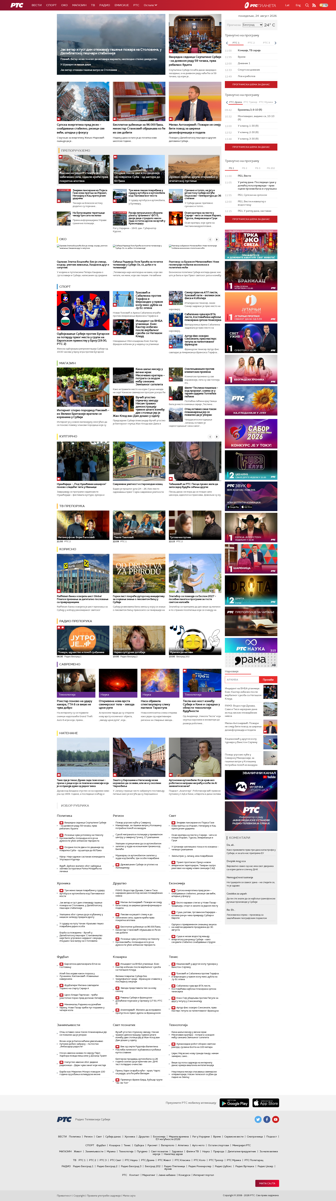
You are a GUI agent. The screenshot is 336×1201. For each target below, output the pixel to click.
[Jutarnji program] (251, 307)
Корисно (67, 549)
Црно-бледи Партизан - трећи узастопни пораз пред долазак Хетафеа (81, 996)
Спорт (51, 5)
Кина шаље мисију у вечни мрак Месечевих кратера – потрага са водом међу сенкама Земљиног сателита (150, 376)
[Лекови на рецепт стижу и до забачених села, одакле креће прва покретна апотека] (84, 169)
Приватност (64, 1195)
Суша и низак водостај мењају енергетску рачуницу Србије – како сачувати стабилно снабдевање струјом (193, 939)
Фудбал (63, 957)
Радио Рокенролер (199, 1166)
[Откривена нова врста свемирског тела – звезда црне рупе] (118, 683)
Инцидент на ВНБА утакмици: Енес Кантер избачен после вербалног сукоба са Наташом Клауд (149, 328)
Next (275, 43)
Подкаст (271, 1136)
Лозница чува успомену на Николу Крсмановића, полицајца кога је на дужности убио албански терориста (81, 838)
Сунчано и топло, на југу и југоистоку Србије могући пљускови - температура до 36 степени (203, 194)
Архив (168, 1168)
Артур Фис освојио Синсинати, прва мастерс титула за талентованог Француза (200, 340)
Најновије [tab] (232, 671)
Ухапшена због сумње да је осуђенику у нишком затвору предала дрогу (81, 916)
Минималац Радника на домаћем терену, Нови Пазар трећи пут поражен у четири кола (81, 1007)
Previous (226, 43)
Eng (298, 5)
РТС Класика (182, 1160)
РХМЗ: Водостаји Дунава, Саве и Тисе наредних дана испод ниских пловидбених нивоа (139, 893)
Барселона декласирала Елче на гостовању (79, 965)
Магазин (79, 5)
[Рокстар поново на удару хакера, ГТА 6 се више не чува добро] (76, 683)
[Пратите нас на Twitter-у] (258, 1119)
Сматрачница (255, 1136)
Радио (104, 5)
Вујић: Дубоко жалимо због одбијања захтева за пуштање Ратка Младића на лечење (80, 868)
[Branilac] (251, 275)
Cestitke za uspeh (237, 893)
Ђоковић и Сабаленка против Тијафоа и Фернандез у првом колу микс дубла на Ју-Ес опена (149, 300)
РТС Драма (147, 1160)
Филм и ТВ (192, 1151)
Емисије (122, 5)
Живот (78, 1151)
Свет (172, 816)
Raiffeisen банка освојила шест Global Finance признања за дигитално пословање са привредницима (82, 599)
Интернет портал (203, 1175)
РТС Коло (199, 1160)
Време (217, 1136)
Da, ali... (231, 844)
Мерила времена (179, 1136)
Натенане (68, 733)
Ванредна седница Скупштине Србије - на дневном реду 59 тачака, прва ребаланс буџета (195, 61)
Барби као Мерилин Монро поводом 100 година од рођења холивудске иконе (82, 1073)
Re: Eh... (231, 909)
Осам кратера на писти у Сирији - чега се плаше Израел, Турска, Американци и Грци (203, 215)
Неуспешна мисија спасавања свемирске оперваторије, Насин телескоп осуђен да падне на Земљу (194, 1074)
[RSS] (314, 5)
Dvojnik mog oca (236, 861)
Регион (118, 816)
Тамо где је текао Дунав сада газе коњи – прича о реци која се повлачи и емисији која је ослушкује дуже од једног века (83, 783)
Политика (64, 816)
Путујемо (142, 1151)
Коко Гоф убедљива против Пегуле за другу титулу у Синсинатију (195, 999)
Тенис (173, 957)
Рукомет (153, 1145)
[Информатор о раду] (251, 816)
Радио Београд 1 (83, 1166)
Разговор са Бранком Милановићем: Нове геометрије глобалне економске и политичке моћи (194, 264)
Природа (218, 1151)
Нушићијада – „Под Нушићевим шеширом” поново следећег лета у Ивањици (81, 485)
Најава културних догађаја (129, 651)
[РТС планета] (260, 5)
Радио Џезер (265, 1166)
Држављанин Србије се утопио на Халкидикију (136, 866)
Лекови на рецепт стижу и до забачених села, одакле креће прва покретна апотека (83, 177)
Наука (206, 1151)
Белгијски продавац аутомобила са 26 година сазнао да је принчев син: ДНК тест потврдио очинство (136, 1061)
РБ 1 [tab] (231, 168)
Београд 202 (152, 1166)
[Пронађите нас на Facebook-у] (266, 1119)
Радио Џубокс (223, 1166)
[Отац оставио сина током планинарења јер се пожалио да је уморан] (176, 415)
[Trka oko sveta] (251, 244)
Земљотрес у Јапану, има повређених (192, 855)
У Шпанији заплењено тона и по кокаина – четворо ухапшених (195, 848)
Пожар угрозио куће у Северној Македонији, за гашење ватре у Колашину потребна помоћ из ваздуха (138, 825)
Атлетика (183, 1145)
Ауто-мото (198, 1145)
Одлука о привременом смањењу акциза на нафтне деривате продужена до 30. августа (194, 927)
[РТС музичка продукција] (251, 785)
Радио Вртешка (244, 1166)
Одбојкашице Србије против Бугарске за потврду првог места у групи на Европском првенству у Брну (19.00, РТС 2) (83, 339)
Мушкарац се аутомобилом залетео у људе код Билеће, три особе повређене (137, 857)
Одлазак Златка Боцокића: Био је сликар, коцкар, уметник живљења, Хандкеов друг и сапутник (83, 264)
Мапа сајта (267, 1183)
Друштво (120, 883)
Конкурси (184, 1175)
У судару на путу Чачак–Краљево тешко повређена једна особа (81, 925)
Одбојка (139, 1145)
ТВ (93, 5)
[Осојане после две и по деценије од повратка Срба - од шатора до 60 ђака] (139, 169)
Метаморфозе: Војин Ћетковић (76, 537)
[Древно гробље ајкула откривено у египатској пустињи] (194, 169)
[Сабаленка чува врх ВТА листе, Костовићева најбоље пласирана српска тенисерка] (176, 320)
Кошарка (120, 957)
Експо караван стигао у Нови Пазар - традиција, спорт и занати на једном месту (195, 904)
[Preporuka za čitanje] (251, 621)
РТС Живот (164, 1160)
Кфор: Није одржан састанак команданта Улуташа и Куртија (82, 858)
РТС (136, 5)
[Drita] (251, 590)
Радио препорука (75, 621)
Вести (37, 5)
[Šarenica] (251, 559)
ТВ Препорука (72, 506)
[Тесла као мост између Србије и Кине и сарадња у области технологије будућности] (202, 683)
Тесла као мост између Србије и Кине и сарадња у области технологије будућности (201, 706)
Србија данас (113, 1136)
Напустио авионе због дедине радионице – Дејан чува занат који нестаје (82, 1064)
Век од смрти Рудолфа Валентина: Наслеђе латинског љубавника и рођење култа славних (138, 1049)
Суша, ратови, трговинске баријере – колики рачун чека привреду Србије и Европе (194, 915)
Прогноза (234, 25)
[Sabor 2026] (251, 434)
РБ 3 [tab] (257, 168)
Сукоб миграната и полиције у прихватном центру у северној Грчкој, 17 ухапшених (139, 836)
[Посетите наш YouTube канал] (275, 1119)
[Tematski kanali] (251, 652)
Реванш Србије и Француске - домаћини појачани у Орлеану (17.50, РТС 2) (138, 1000)
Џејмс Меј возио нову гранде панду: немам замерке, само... (195, 1055)
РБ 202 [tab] (271, 168)
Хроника (63, 883)
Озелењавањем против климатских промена (199, 370)
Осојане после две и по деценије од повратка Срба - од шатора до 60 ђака (137, 177)
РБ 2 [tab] (244, 168)
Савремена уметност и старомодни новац (138, 484)
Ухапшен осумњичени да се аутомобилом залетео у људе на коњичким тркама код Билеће (138, 846)
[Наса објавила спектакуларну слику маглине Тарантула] (160, 683)
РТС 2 (92, 1160)
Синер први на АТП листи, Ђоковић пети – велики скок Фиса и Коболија (202, 295)
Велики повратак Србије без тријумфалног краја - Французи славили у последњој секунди (138, 979)
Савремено (69, 664)
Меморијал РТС (241, 1145)
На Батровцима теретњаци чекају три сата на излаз (89, 214)
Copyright (79, 1195)
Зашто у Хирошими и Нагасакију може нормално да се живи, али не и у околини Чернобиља (137, 783)
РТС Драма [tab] (235, 102)
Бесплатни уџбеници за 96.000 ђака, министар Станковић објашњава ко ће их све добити (139, 128)
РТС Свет (115, 1160)
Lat (287, 5)
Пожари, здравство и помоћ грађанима (81, 651)
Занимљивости (68, 1025)
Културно (68, 436)
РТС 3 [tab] (266, 42)
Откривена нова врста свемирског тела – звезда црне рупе (116, 704)
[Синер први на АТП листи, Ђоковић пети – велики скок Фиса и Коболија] (176, 298)
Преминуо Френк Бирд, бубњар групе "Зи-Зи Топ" (138, 1081)
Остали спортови (218, 1145)
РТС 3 (103, 1160)
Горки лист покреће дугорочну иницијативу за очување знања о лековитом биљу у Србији (138, 599)
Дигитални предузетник (242, 1151)
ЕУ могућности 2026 (168, 1139)
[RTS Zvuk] (251, 496)
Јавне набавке (167, 1175)
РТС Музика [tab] (266, 102)
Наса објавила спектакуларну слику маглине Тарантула (155, 704)
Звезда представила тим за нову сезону (135, 990)
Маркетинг (148, 1175)
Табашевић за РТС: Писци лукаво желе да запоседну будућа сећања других (193, 485)
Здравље (177, 1151)
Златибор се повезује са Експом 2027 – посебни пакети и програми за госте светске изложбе (192, 599)
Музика (111, 1151)
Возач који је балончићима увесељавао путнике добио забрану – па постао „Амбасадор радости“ (81, 1044)
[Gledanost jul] (251, 401)
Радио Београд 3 (131, 1166)
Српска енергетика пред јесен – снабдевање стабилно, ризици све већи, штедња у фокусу (80, 128)
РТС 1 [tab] (236, 42)
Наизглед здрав (173, 1154)
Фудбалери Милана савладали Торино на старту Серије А (79, 987)
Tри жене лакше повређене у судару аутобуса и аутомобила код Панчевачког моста (147, 193)
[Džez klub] (251, 465)
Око (62, 239)
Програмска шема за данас (251, 84)
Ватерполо (167, 1145)
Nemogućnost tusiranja (240, 877)
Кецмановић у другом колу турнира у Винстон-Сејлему (195, 965)
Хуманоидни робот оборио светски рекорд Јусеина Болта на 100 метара (194, 1045)
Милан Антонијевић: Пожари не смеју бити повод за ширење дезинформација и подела (195, 128)
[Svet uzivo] (251, 338)
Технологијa (178, 1025)
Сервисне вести (233, 1136)
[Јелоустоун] (251, 527)
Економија (177, 883)
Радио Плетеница (174, 1166)
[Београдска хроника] (251, 369)
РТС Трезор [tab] (250, 102)
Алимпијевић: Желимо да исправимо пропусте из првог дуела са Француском (138, 1011)
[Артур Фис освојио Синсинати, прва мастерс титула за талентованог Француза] (176, 341)
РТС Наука (131, 1160)
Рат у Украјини (201, 1136)
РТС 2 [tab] (251, 42)
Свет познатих (124, 1025)
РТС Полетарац (253, 1160)
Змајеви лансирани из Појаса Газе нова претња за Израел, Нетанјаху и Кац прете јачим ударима (90, 194)
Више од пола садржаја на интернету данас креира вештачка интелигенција (193, 1064)
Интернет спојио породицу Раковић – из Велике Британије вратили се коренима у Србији (83, 413)
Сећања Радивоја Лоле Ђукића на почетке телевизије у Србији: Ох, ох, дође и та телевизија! (138, 264)
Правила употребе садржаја (104, 1195)
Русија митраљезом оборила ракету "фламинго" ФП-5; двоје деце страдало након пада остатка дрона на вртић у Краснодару (147, 218)
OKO (64, 5)
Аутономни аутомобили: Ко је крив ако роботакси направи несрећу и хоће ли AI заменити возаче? (193, 783)
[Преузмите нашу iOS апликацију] (266, 1102)
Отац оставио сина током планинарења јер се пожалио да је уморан (200, 412)
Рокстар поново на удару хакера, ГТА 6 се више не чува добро (74, 704)
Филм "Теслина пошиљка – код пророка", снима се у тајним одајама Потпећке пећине (201, 392)
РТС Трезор (216, 1160)
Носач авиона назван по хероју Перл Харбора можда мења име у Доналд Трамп (83, 1054)
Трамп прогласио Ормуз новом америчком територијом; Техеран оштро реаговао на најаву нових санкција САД (194, 865)
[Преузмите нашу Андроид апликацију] (234, 1102)
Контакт (134, 1175)
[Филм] (176, 393)
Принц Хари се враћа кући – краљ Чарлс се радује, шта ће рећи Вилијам (137, 1072)
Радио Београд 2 (107, 1166)
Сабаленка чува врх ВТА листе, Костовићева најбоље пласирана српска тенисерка (203, 317)
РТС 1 (82, 1160)
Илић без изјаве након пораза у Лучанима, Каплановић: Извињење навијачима (79, 976)
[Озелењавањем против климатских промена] (176, 374)
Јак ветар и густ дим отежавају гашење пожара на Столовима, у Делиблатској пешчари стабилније (111, 51)
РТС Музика (234, 1160)
